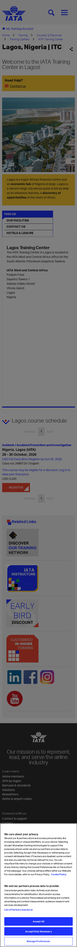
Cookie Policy (58, 874)
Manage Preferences (38, 941)
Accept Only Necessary (38, 931)
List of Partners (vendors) (18, 909)
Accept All (38, 921)
